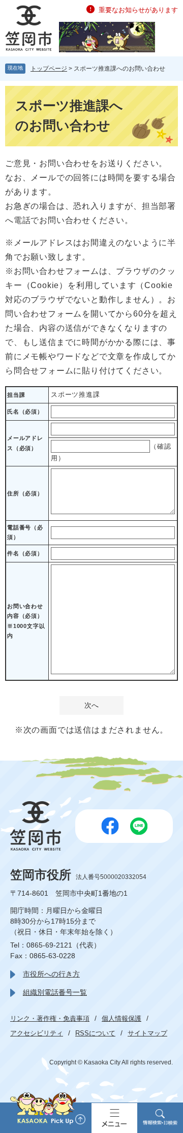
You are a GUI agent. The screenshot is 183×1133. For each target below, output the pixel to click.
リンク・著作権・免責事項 (49, 1018)
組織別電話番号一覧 (55, 992)
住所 (25, 493)
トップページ (48, 68)
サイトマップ (147, 1033)
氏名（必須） (25, 411)
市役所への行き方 (51, 974)
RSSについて (95, 1033)
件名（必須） (25, 553)
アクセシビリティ (36, 1033)
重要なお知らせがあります (138, 10)
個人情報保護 (121, 1018)
